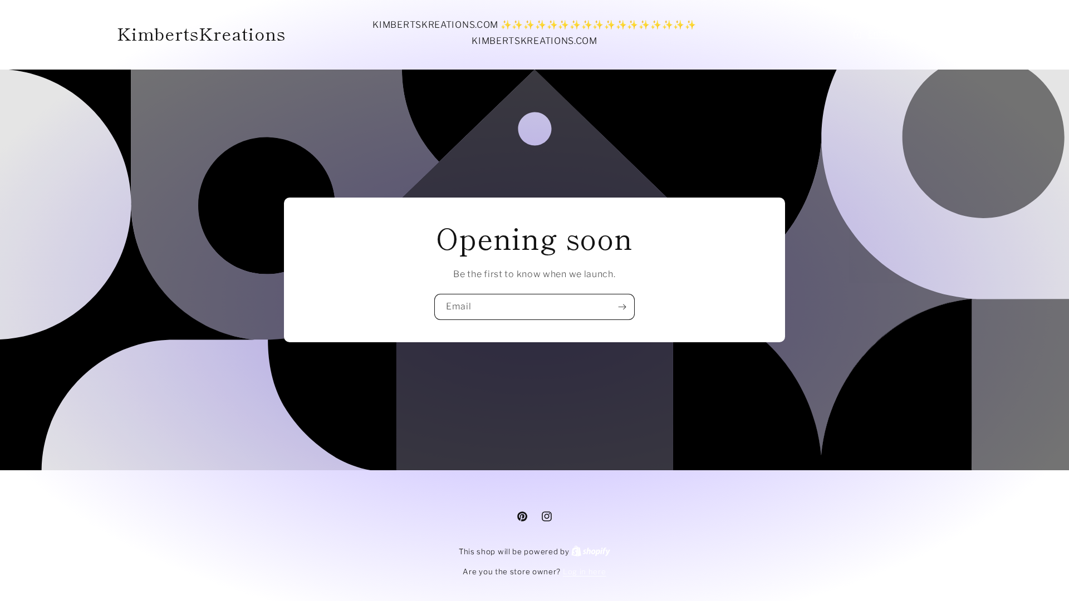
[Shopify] (590, 551)
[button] (902, 33)
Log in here (584, 571)
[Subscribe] (622, 307)
